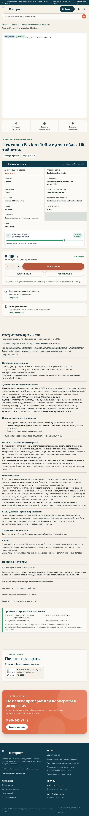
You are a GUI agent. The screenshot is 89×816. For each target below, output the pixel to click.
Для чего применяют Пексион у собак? (18, 567)
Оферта (60, 812)
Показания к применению (13, 343)
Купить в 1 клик (24, 274)
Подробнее (13, 298)
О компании (7, 785)
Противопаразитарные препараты (63, 763)
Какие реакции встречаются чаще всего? (19, 601)
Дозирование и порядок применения (43, 343)
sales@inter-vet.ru (55, 793)
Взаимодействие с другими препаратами (20, 351)
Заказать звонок (17, 727)
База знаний (7, 793)
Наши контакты (9, 797)
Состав (68, 351)
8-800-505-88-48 (81, 2)
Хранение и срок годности (51, 351)
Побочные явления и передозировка (51, 347)
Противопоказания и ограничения (17, 347)
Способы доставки (16, 313)
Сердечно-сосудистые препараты (62, 759)
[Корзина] (84, 9)
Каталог (15, 25)
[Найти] (84, 16)
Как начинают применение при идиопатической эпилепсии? (27, 581)
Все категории (53, 755)
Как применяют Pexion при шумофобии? (19, 588)
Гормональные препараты (59, 774)
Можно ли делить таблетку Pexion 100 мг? (19, 594)
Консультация (65, 274)
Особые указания (76, 347)
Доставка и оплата (10, 789)
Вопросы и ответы (10, 354)
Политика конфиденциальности (69, 808)
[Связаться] (78, 9)
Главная (5, 25)
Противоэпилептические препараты (36, 25)
